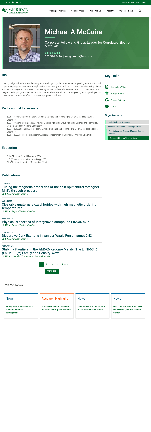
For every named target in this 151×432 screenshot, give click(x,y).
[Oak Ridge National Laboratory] (15, 11)
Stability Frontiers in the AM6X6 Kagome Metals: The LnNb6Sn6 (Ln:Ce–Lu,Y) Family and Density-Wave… (49, 251)
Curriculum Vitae (118, 87)
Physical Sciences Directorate (119, 122)
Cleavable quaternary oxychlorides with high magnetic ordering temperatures (49, 206)
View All (52, 271)
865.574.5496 (53, 56)
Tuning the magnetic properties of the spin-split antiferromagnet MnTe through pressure (50, 189)
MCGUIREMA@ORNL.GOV (79, 56)
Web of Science (118, 100)
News (130, 11)
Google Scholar (118, 93)
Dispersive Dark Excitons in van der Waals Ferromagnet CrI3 (47, 236)
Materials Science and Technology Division (124, 127)
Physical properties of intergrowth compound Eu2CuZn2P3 (46, 222)
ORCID (113, 107)
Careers (122, 11)
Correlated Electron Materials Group (123, 138)
